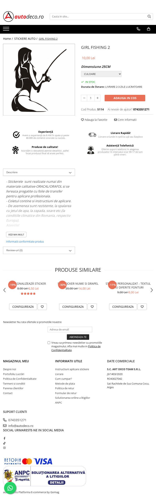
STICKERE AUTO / (26, 39)
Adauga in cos (125, 98)
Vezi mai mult (16, 234)
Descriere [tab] (11, 172)
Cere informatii (126, 120)
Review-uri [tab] (14, 250)
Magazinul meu (16, 361)
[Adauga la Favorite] (42, 307)
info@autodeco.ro (20, 426)
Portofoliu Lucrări (13, 374)
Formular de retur (66, 393)
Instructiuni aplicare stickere (72, 369)
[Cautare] (149, 16)
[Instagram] (4, 448)
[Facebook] (4, 438)
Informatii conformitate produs (25, 241)
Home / (8, 39)
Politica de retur (64, 388)
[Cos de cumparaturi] (148, 29)
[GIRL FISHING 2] (39, 80)
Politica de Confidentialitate (19, 378)
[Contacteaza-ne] (138, 29)
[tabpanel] (39, 80)
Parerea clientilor (13, 388)
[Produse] (6, 30)
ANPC (58, 402)
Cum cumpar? (63, 378)
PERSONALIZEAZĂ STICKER (28, 283)
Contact (8, 393)
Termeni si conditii (14, 383)
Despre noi (9, 369)
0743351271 (17, 420)
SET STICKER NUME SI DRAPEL (78, 283)
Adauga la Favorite (95, 120)
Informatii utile (68, 361)
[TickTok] (4, 443)
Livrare (59, 374)
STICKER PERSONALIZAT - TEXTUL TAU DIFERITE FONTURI (128, 285)
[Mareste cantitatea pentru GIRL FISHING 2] (97, 98)
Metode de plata (65, 383)
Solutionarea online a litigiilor (72, 398)
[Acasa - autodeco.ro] (23, 16)
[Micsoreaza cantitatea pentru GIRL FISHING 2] (84, 98)
